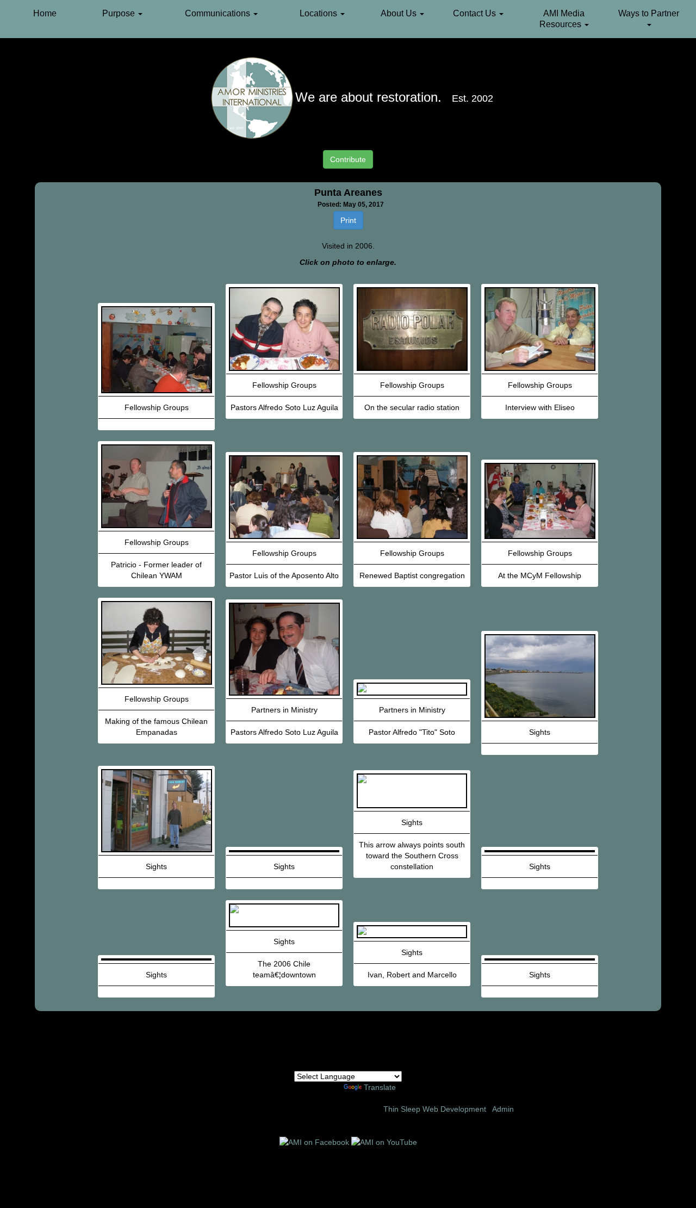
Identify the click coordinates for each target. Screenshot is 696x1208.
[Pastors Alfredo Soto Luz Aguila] (284, 329)
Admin (503, 1109)
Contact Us (475, 13)
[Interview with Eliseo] (540, 329)
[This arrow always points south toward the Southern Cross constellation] (412, 790)
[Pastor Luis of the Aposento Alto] (284, 497)
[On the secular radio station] (412, 329)
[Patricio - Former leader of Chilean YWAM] (156, 486)
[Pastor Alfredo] (412, 689)
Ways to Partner (648, 13)
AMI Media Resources (562, 19)
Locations (319, 13)
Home (45, 13)
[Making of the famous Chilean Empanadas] (156, 643)
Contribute (348, 159)
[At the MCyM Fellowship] (540, 501)
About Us (400, 13)
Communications (218, 13)
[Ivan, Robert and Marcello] (412, 931)
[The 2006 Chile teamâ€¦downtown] (284, 915)
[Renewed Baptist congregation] (412, 497)
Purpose (119, 13)
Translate (380, 1087)
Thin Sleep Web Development (434, 1109)
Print (348, 220)
